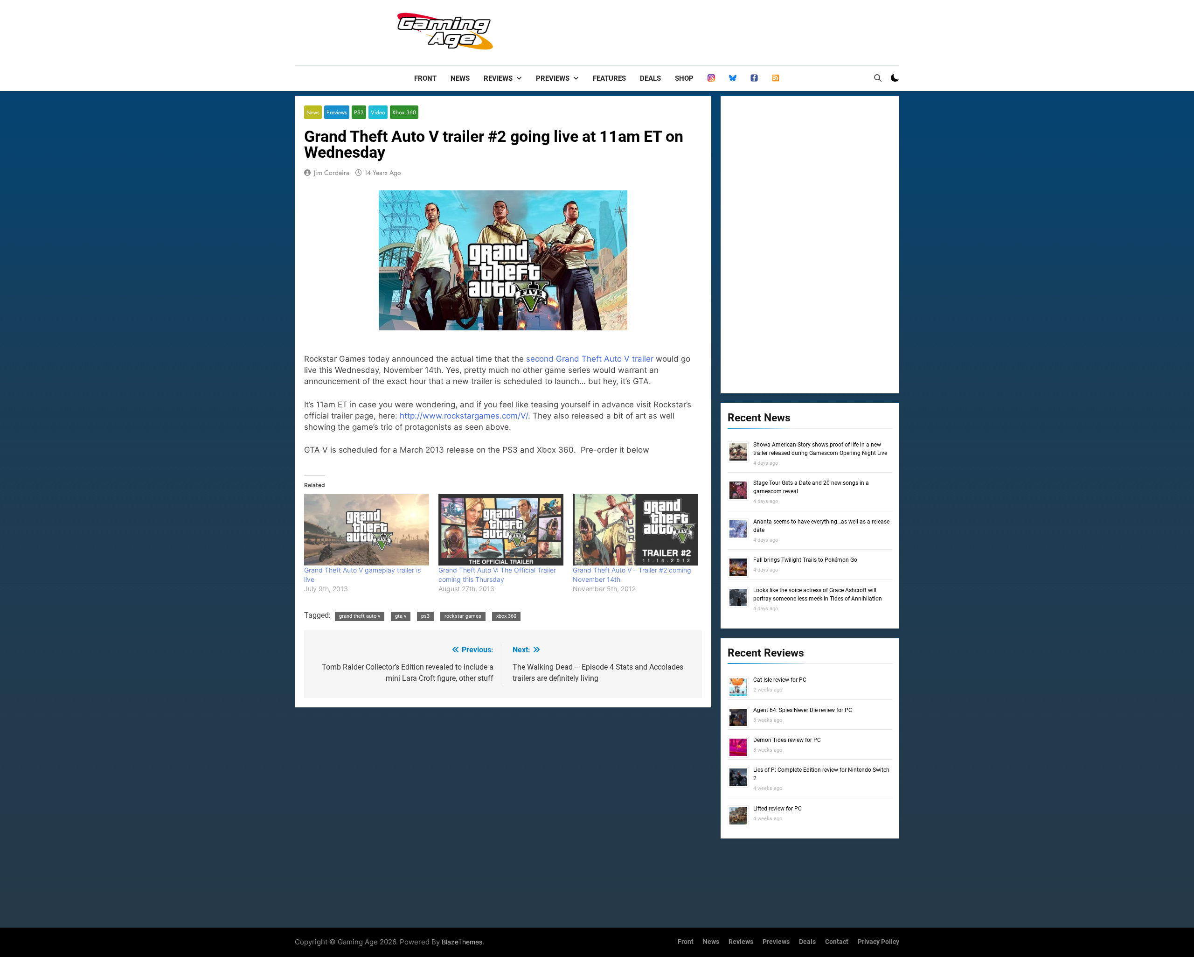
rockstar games (462, 616)
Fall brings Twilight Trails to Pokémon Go (805, 560)
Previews (552, 78)
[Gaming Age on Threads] (711, 78)
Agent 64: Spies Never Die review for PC (802, 710)
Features (609, 78)
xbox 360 (506, 616)
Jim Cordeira (331, 172)
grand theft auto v (359, 616)
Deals (650, 78)
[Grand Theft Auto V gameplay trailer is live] (366, 530)
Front (425, 78)
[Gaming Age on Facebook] (754, 78)
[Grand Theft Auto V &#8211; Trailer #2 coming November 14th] (635, 530)
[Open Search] (878, 78)
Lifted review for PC (777, 808)
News (460, 78)
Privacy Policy (878, 942)
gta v (400, 616)
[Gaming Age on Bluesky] (732, 78)
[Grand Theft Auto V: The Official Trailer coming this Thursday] (500, 530)
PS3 (359, 112)
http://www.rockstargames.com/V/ (464, 415)
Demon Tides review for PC (787, 740)
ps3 (425, 616)
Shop (684, 78)
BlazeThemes (462, 942)
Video (378, 112)
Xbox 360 (404, 112)
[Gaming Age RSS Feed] (775, 78)
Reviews (498, 78)
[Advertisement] (729, 30)
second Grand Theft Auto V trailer (588, 358)
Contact (836, 942)
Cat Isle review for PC (779, 680)
